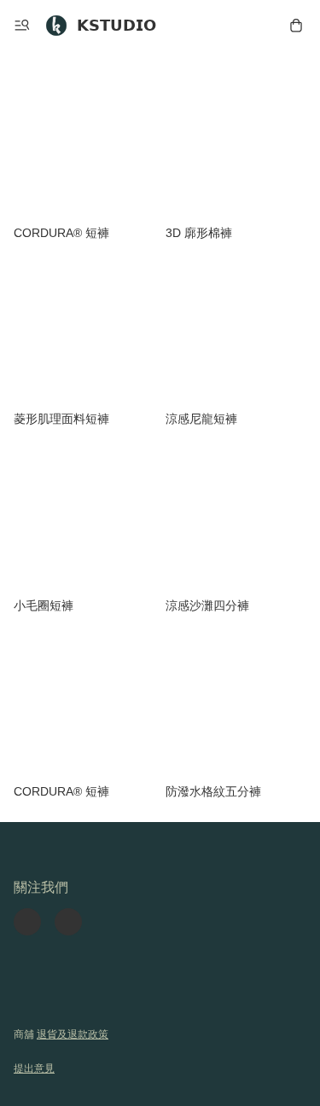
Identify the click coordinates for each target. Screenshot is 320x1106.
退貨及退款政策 (72, 1034)
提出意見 (34, 1068)
